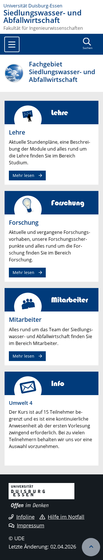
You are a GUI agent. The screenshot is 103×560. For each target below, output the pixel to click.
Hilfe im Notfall (66, 516)
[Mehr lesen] (51, 112)
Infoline (25, 516)
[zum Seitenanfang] (91, 547)
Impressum (30, 525)
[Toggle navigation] (11, 44)
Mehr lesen (23, 175)
